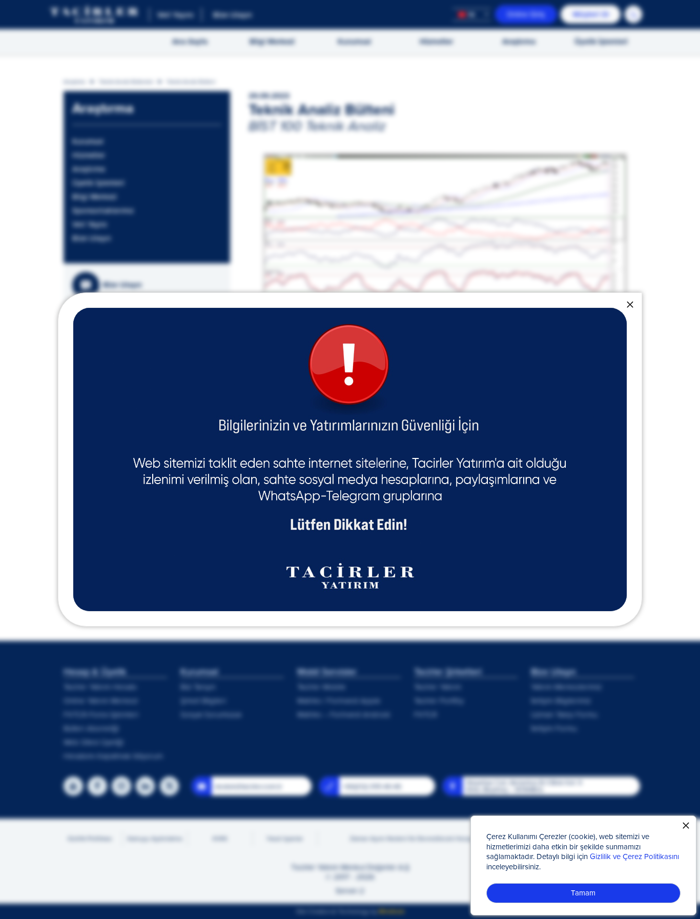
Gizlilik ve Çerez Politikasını (634, 856)
